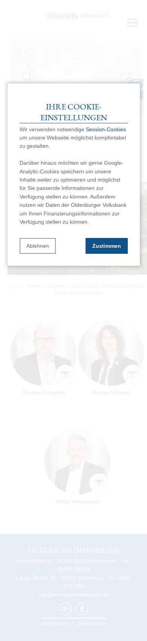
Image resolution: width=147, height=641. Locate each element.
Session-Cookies (106, 129)
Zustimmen (106, 246)
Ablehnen (37, 246)
